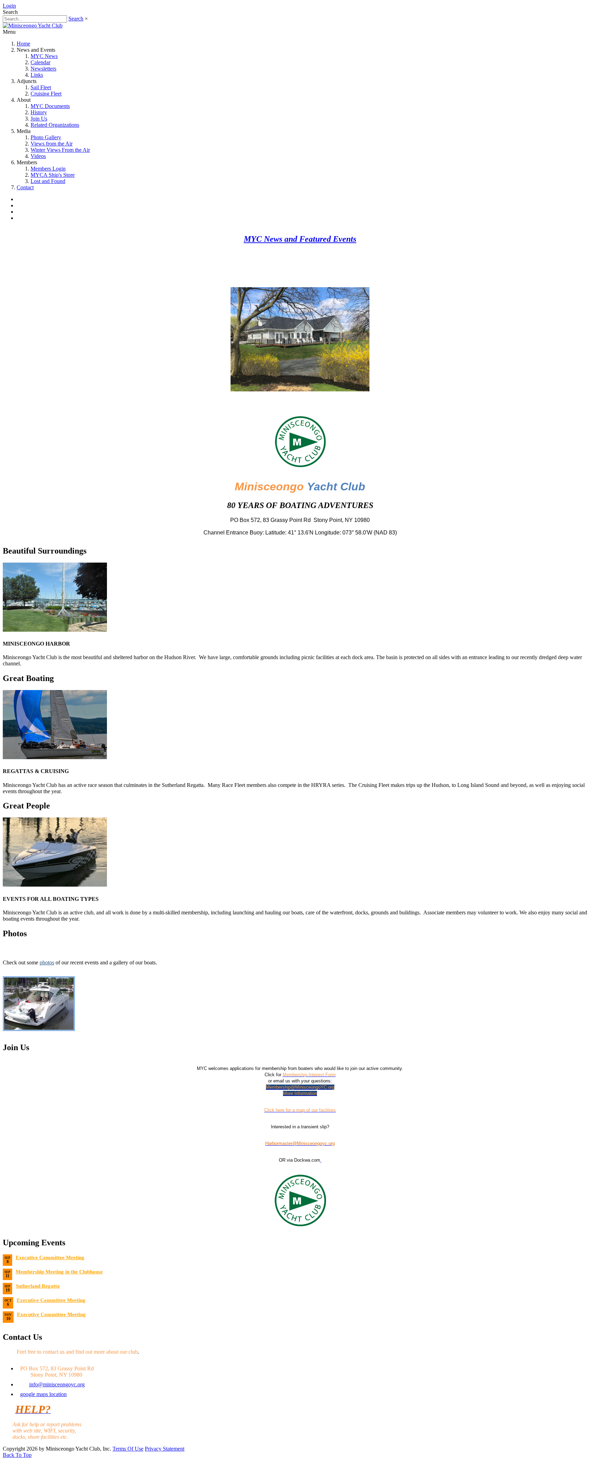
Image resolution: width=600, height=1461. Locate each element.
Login (9, 6)
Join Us (39, 119)
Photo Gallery (46, 137)
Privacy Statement (164, 1449)
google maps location (43, 1394)
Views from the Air (52, 144)
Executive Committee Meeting (50, 1257)
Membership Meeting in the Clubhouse (59, 1272)
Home (23, 44)
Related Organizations (55, 125)
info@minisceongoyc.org (57, 1384)
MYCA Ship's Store (53, 175)
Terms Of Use (127, 1449)
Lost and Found (48, 181)
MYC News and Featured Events (300, 238)
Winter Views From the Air (60, 150)
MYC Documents (50, 106)
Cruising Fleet (46, 94)
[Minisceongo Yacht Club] (32, 25)
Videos (38, 156)
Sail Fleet (41, 87)
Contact (25, 187)
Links (37, 75)
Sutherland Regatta (38, 1286)
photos (47, 962)
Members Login (48, 169)
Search (75, 19)
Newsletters (43, 69)
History (39, 112)
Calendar (40, 62)
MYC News (44, 56)
